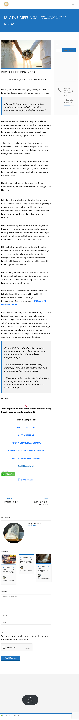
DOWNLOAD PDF (27, 480)
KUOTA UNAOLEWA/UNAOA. (26, 443)
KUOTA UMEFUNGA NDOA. (18, 72)
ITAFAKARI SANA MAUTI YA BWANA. (44, 571)
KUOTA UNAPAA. (26, 435)
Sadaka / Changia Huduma (30, 699)
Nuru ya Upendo (9, 580)
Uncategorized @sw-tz (56, 16)
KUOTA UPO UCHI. (26, 427)
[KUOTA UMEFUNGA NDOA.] (26, 55)
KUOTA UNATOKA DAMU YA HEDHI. (26, 450)
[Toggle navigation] (72, 4)
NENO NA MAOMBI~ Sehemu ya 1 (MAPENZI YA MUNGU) (9, 573)
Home (43, 16)
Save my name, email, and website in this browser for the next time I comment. (25, 638)
